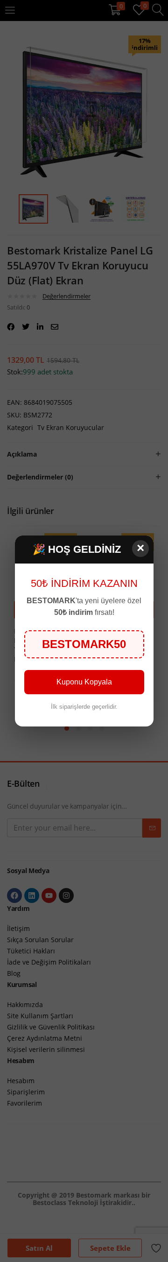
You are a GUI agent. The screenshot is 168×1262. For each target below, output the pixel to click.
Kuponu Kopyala (84, 682)
